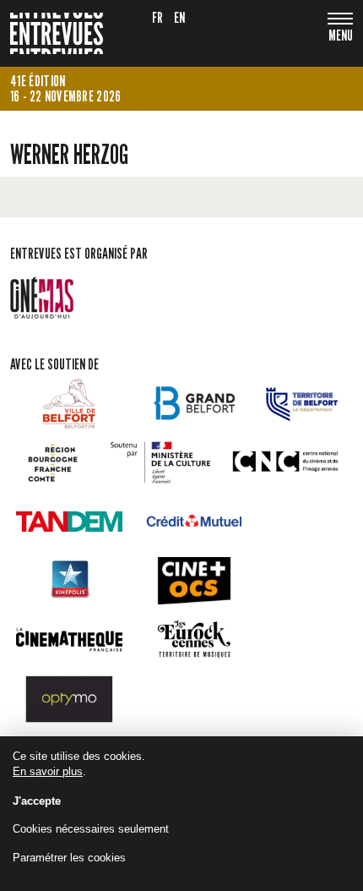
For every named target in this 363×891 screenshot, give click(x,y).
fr (158, 17)
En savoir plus (48, 771)
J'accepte (37, 801)
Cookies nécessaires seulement (91, 829)
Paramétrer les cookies (69, 857)
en (180, 17)
